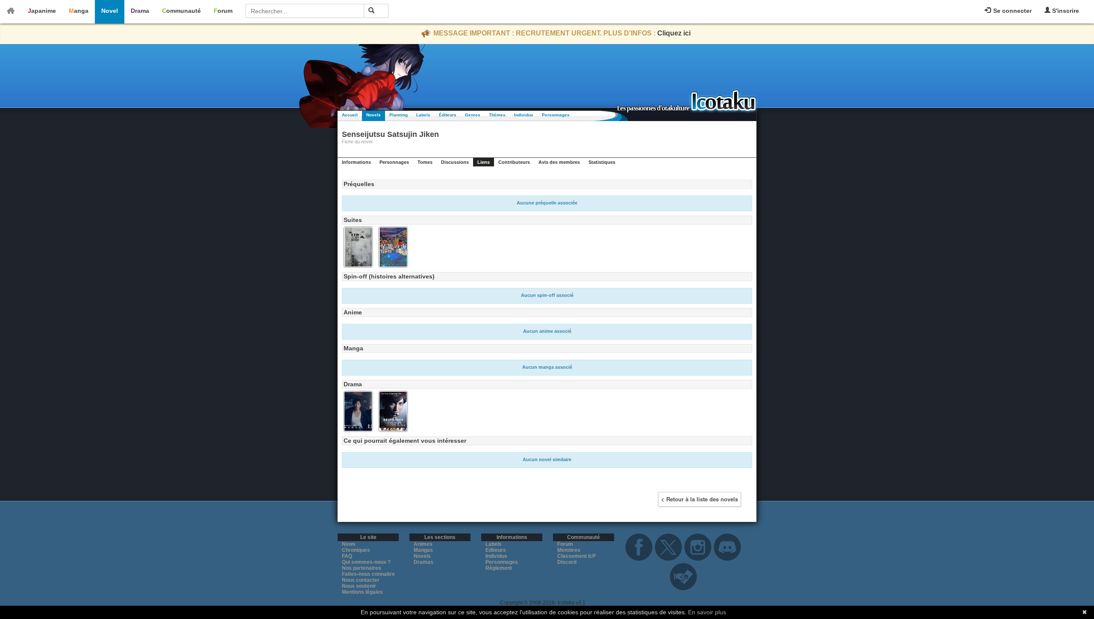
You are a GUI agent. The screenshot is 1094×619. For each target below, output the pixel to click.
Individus (523, 115)
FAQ (347, 556)
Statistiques (601, 162)
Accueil (350, 115)
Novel (109, 10)
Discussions (455, 162)
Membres (568, 550)
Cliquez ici (674, 33)
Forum (223, 10)
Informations (356, 162)
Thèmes (497, 115)
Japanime (42, 10)
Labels (423, 115)
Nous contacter (360, 580)
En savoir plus (707, 612)
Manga (78, 10)
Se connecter (1011, 10)
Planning (398, 115)
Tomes (425, 162)
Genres (472, 115)
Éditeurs (447, 115)
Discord (566, 562)
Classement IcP (576, 556)
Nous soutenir (359, 586)
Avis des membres (559, 162)
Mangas (423, 550)
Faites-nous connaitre (368, 574)
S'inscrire (1064, 10)
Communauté (181, 10)
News (349, 544)
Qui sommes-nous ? (366, 562)
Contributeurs (514, 162)
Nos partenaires (361, 568)
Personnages (556, 115)
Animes (423, 544)
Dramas (423, 562)
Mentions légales (362, 592)
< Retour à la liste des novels (699, 499)
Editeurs (495, 550)
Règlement (498, 568)
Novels (373, 115)
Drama (140, 10)
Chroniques (356, 550)
